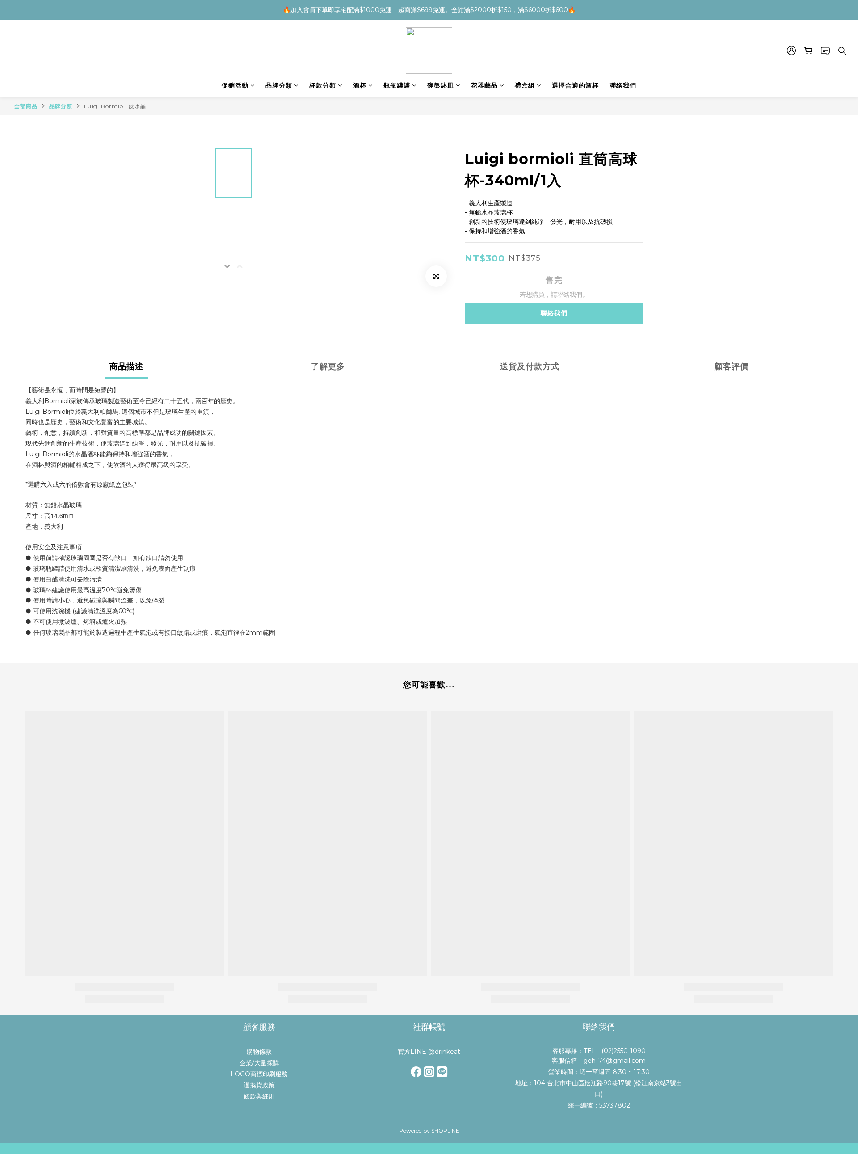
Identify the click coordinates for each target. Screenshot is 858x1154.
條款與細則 (259, 1096)
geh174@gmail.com (614, 1061)
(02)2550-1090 (623, 1051)
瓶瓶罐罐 (396, 85)
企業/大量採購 (259, 1063)
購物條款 (259, 1052)
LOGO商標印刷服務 (259, 1074)
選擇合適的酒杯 (575, 85)
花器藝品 (484, 85)
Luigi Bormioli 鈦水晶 (115, 106)
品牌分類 (278, 85)
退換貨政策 (259, 1085)
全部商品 (26, 106)
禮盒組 (525, 85)
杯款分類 (322, 85)
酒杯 (359, 85)
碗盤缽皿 (440, 85)
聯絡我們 (623, 85)
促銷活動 (235, 85)
